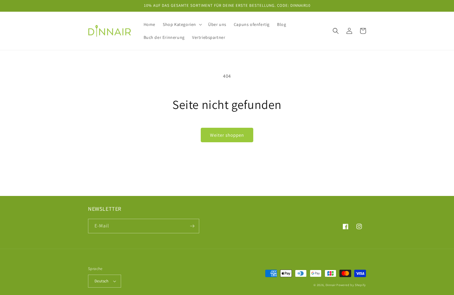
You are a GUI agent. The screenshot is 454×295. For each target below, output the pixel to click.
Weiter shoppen (227, 135)
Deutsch (102, 281)
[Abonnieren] (192, 226)
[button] (181, 24)
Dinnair (331, 285)
